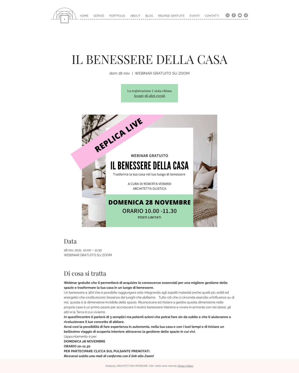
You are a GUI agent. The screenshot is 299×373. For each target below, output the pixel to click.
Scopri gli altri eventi (149, 95)
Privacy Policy (186, 365)
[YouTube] (240, 15)
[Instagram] (228, 15)
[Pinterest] (246, 15)
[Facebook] (234, 15)
